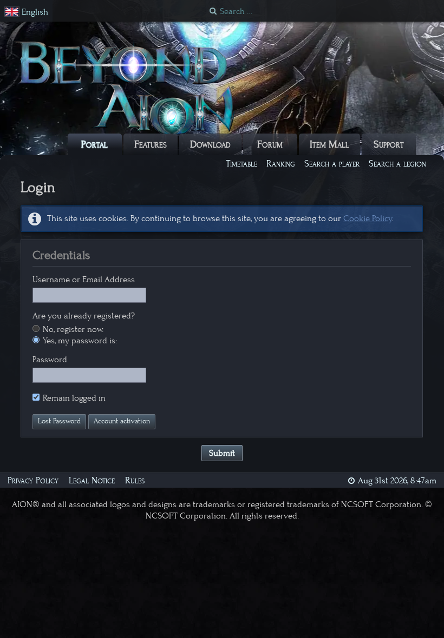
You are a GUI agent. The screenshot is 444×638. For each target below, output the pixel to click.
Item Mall (329, 144)
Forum (270, 144)
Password (49, 359)
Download (210, 144)
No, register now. (72, 329)
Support (389, 144)
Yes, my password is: (79, 340)
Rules (135, 480)
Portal (94, 144)
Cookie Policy (367, 218)
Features (150, 144)
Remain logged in (73, 398)
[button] (26, 12)
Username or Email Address (83, 279)
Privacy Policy (33, 480)
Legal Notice (92, 480)
